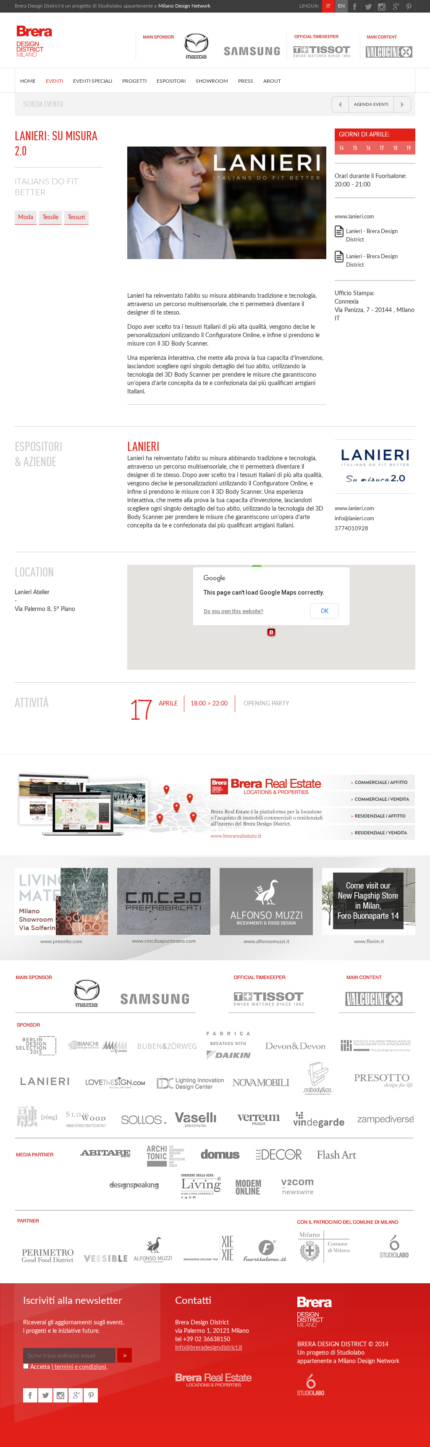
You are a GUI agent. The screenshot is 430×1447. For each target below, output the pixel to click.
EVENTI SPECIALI (92, 81)
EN (341, 5)
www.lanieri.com (354, 217)
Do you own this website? (233, 611)
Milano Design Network (184, 5)
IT (328, 5)
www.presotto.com (61, 941)
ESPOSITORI (171, 81)
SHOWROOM (212, 81)
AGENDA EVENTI (371, 104)
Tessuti (76, 217)
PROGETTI (134, 81)
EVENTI (54, 81)
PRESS (245, 81)
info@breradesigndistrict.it (208, 1348)
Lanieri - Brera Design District (372, 236)
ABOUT (272, 81)
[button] (271, 633)
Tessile (50, 217)
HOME (28, 81)
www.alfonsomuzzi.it (266, 941)
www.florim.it (369, 941)
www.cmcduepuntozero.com (164, 941)
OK (324, 611)
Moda (25, 217)
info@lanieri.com (354, 519)
